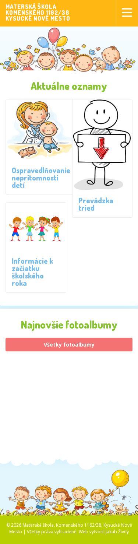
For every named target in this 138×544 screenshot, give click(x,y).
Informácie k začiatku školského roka (32, 272)
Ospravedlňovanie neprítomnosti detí (41, 177)
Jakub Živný (117, 532)
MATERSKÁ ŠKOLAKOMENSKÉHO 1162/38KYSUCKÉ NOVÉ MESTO (38, 12)
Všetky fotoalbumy (69, 344)
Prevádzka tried (95, 204)
